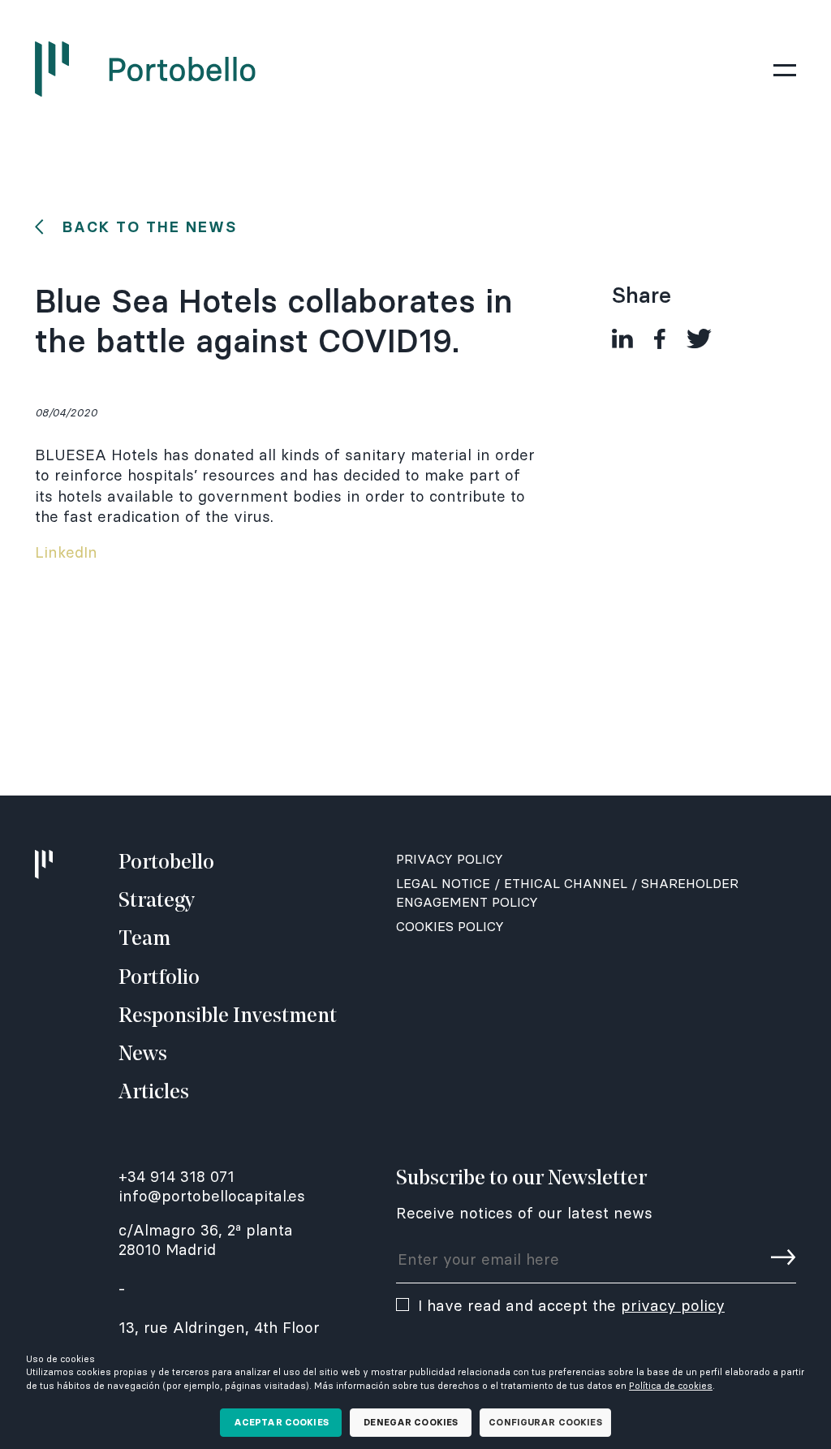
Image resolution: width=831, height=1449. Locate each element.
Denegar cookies (411, 1422)
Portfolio (159, 979)
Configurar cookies (545, 1422)
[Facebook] (659, 339)
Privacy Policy (449, 859)
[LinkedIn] (622, 339)
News (142, 1055)
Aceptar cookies (281, 1422)
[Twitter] (699, 339)
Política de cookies (671, 1385)
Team (144, 940)
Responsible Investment (227, 1017)
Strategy (156, 901)
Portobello (166, 863)
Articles (153, 1093)
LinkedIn (66, 552)
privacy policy (673, 1305)
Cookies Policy (450, 926)
